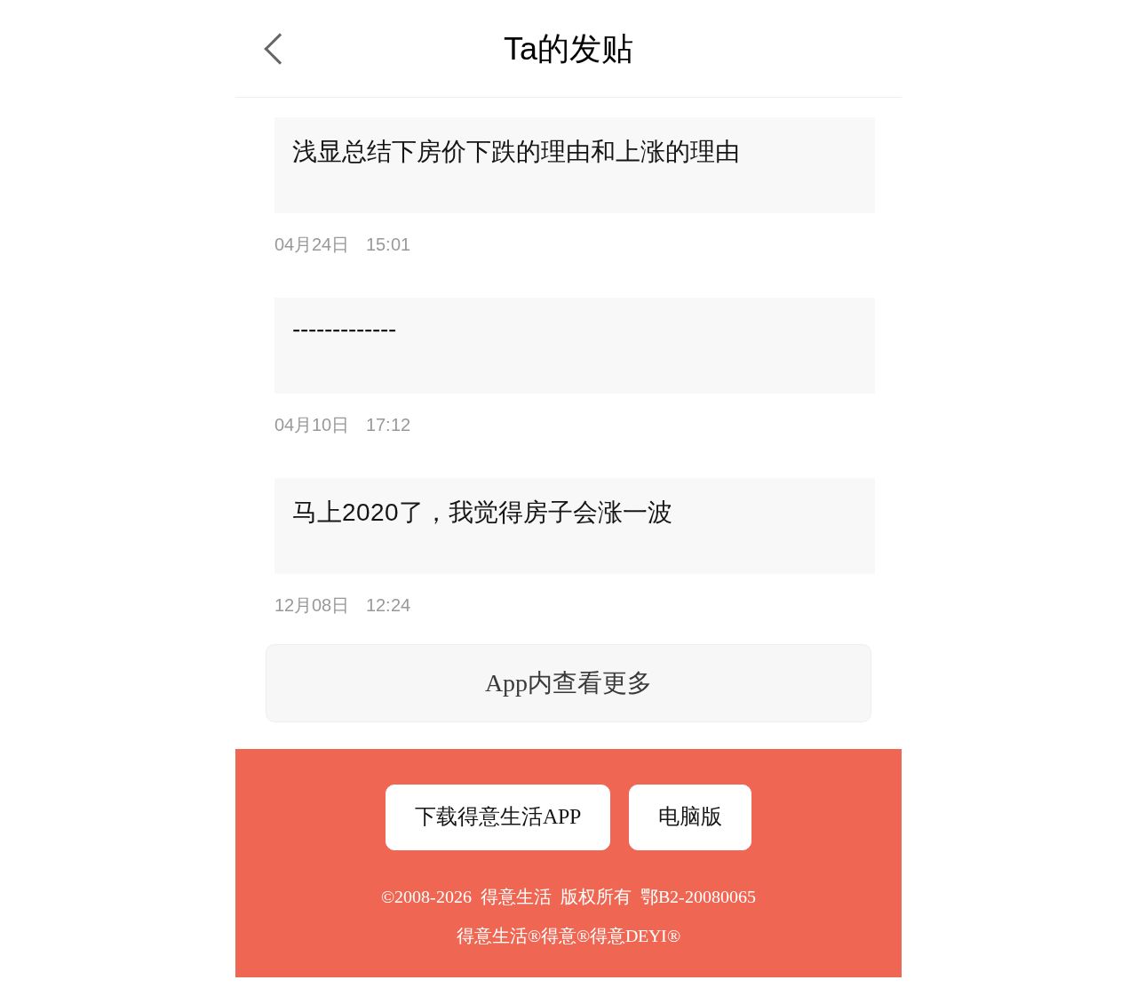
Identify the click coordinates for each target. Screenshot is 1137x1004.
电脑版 (690, 816)
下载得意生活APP (498, 816)
